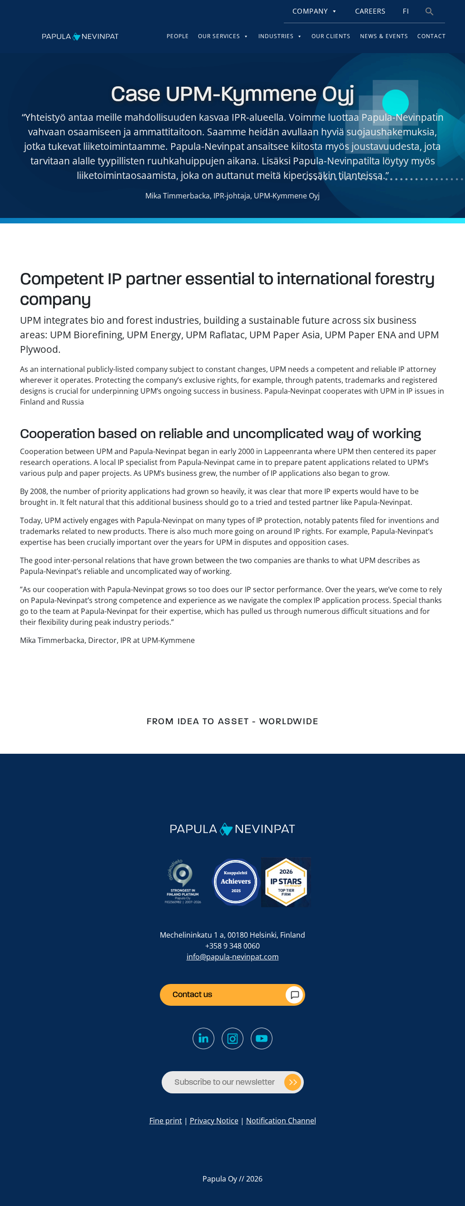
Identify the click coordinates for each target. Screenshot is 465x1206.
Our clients (331, 36)
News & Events (384, 36)
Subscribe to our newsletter (224, 1082)
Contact (431, 36)
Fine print (165, 1121)
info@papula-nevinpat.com (233, 957)
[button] (429, 10)
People (178, 36)
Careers (370, 11)
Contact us (192, 994)
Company (310, 11)
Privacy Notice (214, 1121)
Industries (276, 36)
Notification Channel (281, 1121)
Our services (219, 36)
